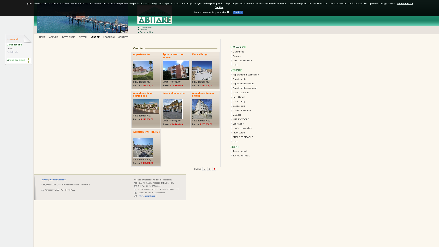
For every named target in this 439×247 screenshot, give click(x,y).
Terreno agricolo (240, 151)
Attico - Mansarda (241, 92)
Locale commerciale (242, 61)
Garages (237, 56)
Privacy (44, 180)
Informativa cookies (57, 180)
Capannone (238, 52)
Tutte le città (12, 52)
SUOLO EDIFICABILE (243, 137)
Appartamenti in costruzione (246, 75)
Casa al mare (239, 106)
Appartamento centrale (243, 84)
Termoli (10, 49)
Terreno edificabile (241, 156)
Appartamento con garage (245, 88)
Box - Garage (239, 97)
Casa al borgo (239, 101)
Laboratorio (238, 124)
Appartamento (239, 79)
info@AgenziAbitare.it (147, 196)
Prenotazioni (239, 133)
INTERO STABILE (241, 119)
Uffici (235, 65)
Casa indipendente (242, 110)
